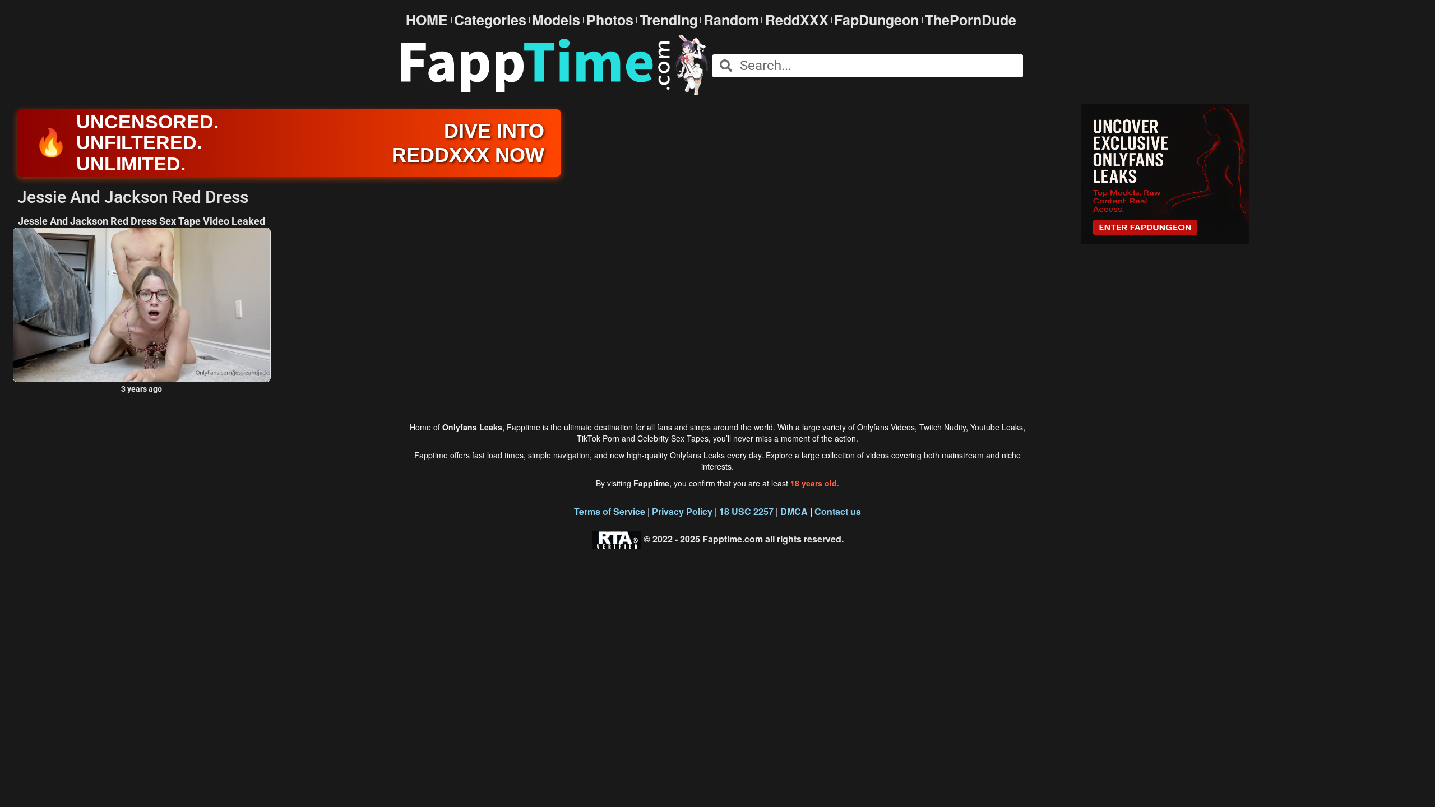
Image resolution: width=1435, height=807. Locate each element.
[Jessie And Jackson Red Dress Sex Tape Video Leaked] (142, 305)
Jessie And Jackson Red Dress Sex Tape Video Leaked (141, 221)
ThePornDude (970, 20)
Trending (669, 20)
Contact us (837, 511)
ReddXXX (796, 20)
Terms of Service (609, 511)
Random (731, 20)
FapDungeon (876, 20)
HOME (427, 20)
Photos (609, 20)
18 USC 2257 (746, 511)
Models (556, 20)
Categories (490, 20)
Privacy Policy (682, 511)
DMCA (794, 511)
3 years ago (141, 388)
